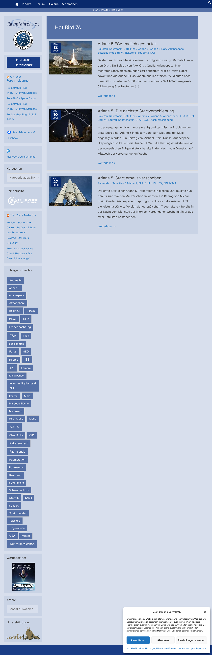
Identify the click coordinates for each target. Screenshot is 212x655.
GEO (26, 351)
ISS (27, 359)
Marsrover (15, 411)
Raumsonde (17, 451)
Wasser (26, 535)
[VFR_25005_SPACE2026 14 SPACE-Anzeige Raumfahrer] (23, 576)
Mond (32, 418)
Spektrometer (17, 513)
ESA (13, 336)
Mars (27, 396)
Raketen (103, 48)
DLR (26, 319)
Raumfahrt (115, 48)
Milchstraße (16, 418)
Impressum (201, 648)
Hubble (13, 359)
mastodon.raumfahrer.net (21, 156)
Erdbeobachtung (20, 327)
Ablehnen (163, 640)
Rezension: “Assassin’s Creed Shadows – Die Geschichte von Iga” (20, 253)
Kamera (26, 368)
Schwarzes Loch (19, 490)
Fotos (13, 351)
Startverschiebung (161, 119)
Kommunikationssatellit (22, 386)
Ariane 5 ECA (158, 48)
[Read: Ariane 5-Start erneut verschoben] (70, 190)
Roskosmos (16, 467)
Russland (15, 475)
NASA (14, 427)
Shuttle (14, 497)
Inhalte (26, 4)
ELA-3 (184, 116)
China (12, 319)
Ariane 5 (14, 288)
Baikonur (14, 310)
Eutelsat (103, 52)
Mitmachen (70, 4)
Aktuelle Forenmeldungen (18, 78)
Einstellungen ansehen (191, 640)
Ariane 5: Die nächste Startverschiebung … (138, 111)
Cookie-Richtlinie (135, 648)
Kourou (13, 396)
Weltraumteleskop (22, 544)
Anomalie (15, 280)
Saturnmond (16, 482)
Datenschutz (24, 65)
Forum (40, 4)
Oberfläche (16, 435)
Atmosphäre (17, 303)
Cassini (31, 310)
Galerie (54, 4)
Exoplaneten (16, 343)
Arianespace (16, 295)
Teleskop (14, 520)
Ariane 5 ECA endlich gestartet (127, 43)
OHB (31, 435)
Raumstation (17, 459)
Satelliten (129, 48)
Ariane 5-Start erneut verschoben (129, 178)
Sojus (28, 497)
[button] (205, 612)
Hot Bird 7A (116, 52)
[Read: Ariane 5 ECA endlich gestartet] (70, 57)
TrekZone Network (23, 215)
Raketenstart (18, 443)
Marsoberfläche (19, 403)
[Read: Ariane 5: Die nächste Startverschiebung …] (70, 124)
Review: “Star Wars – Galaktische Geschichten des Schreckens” (21, 227)
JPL (11, 368)
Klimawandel (16, 375)
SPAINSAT (149, 52)
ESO (26, 336)
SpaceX (14, 505)
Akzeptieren (138, 640)
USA (12, 535)
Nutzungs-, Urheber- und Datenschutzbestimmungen (170, 648)
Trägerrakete (17, 528)
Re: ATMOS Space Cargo (21, 98)
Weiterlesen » (107, 96)
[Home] (17, 4)
